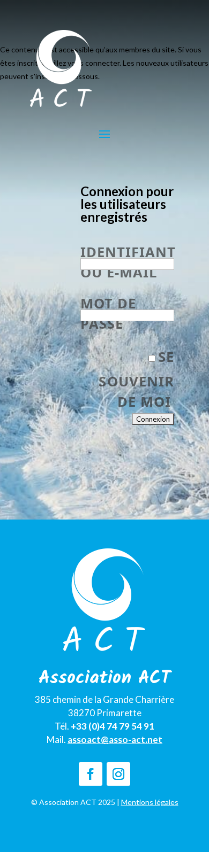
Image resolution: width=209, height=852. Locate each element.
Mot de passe (108, 297)
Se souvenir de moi (136, 379)
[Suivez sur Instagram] (118, 774)
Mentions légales (149, 802)
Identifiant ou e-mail (123, 246)
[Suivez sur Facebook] (90, 774)
